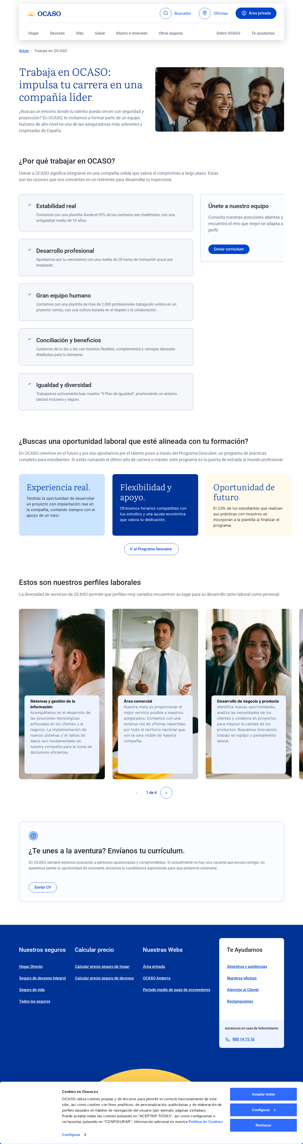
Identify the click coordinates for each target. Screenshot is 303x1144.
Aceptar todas (263, 1094)
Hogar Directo (31, 966)
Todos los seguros (34, 1001)
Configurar (71, 1135)
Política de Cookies (206, 1122)
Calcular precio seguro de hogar (102, 966)
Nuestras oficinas (242, 978)
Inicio (24, 50)
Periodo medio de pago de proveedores (176, 990)
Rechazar (263, 1125)
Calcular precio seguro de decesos (104, 978)
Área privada (260, 13)
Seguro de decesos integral (42, 978)
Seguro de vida (32, 990)
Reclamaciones (240, 1001)
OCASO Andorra (156, 978)
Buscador (182, 13)
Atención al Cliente (243, 990)
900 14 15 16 (243, 1039)
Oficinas (221, 13)
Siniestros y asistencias (247, 966)
